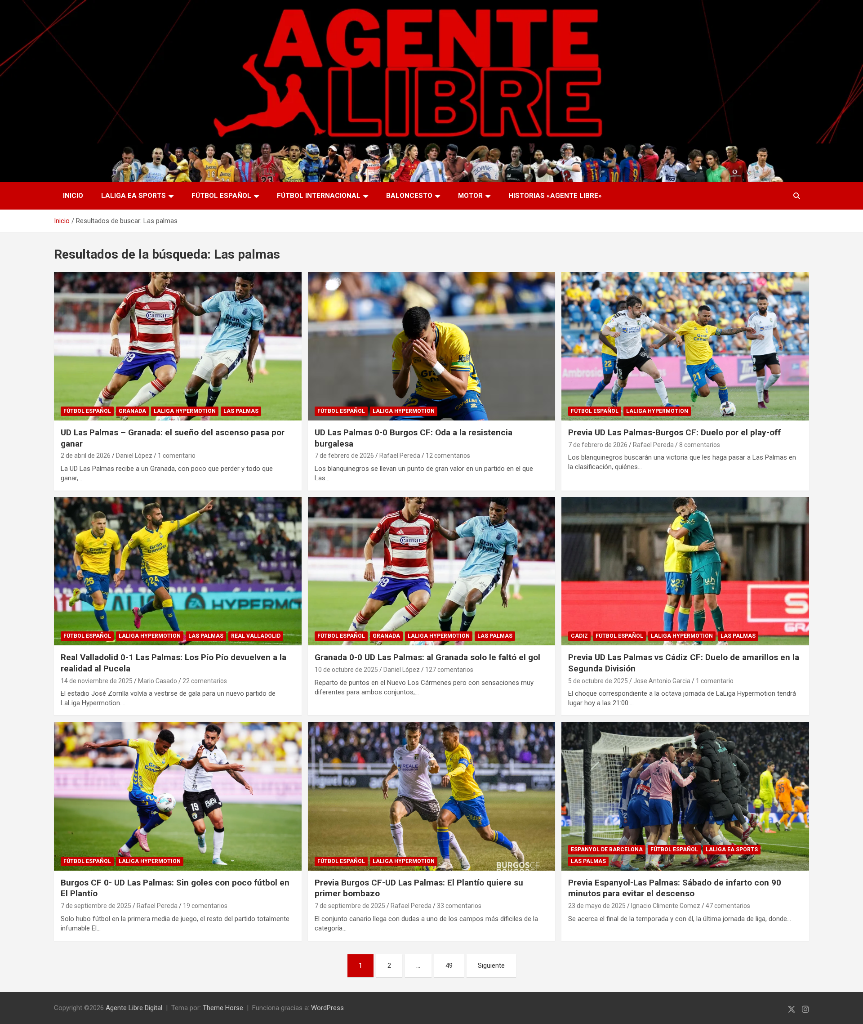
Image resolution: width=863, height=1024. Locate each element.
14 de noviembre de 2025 (97, 680)
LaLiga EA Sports (133, 196)
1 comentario (177, 455)
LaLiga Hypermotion (185, 411)
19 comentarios (205, 905)
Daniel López (134, 455)
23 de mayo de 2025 (597, 905)
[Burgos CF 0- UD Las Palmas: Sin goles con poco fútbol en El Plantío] (177, 796)
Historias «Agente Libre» (555, 196)
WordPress (327, 1008)
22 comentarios (204, 680)
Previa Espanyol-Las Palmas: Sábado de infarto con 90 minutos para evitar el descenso (674, 888)
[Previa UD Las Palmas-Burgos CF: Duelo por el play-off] (685, 346)
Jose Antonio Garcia (661, 680)
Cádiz (579, 636)
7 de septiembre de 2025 (96, 905)
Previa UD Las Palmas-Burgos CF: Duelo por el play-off (674, 432)
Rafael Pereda (399, 455)
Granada (132, 411)
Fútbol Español (221, 196)
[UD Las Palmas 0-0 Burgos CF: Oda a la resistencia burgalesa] (431, 346)
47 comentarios (728, 905)
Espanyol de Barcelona (607, 849)
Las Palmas (240, 411)
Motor (470, 196)
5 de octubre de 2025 (598, 680)
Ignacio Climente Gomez (665, 905)
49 (449, 965)
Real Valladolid (255, 636)
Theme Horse (223, 1008)
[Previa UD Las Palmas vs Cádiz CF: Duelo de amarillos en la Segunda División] (685, 571)
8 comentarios (699, 444)
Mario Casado (157, 680)
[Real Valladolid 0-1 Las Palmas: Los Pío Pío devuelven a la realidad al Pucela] (177, 571)
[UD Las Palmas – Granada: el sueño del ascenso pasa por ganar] (177, 346)
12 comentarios (448, 455)
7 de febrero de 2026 (344, 455)
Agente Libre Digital (134, 1008)
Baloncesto (409, 196)
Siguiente (491, 965)
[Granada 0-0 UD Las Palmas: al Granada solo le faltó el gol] (431, 571)
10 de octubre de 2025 (346, 669)
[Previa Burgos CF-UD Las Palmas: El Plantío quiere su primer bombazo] (431, 796)
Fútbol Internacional (318, 196)
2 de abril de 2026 (86, 455)
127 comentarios (449, 669)
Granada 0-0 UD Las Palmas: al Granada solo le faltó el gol (427, 657)
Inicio (73, 196)
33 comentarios (459, 905)
